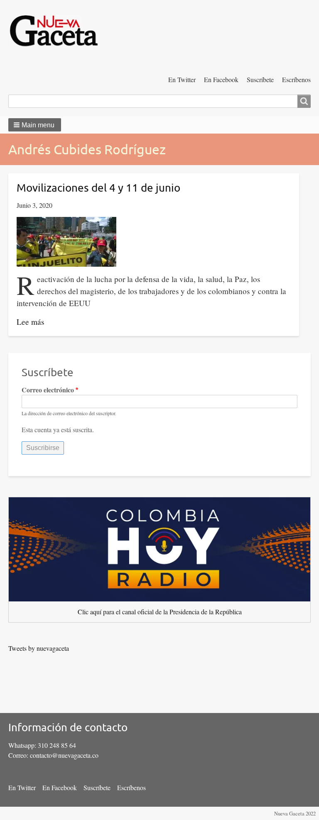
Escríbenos (296, 79)
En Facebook (221, 79)
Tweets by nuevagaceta (38, 648)
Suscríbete (260, 79)
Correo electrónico (48, 389)
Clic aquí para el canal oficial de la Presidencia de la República (160, 611)
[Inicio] (57, 32)
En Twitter (182, 79)
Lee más (30, 321)
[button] (34, 124)
